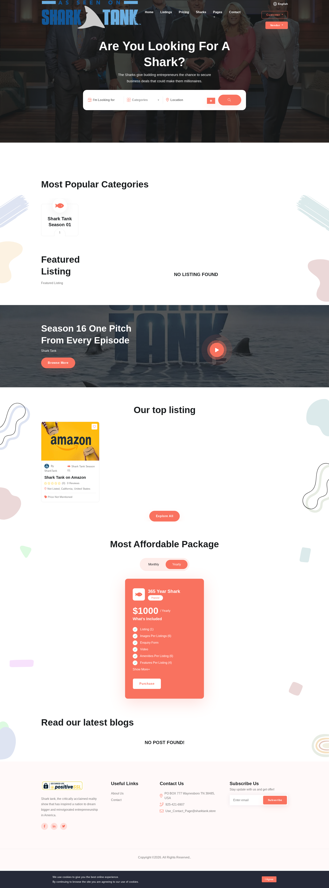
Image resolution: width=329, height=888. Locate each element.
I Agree (269, 879)
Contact (234, 12)
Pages (217, 12)
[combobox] (145, 100)
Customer (273, 14)
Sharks (201, 12)
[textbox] (145, 100)
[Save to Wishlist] (94, 426)
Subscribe (275, 800)
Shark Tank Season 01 (81, 468)
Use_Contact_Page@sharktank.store (190, 811)
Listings (166, 12)
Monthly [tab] (153, 564)
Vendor (275, 25)
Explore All (164, 516)
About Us (117, 793)
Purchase (146, 683)
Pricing (184, 12)
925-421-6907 (174, 804)
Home (149, 12)
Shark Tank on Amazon (65, 477)
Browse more (58, 362)
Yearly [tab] (176, 564)
